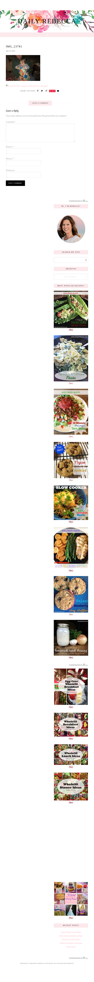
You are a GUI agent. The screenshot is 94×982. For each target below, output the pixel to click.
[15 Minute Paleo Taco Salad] (71, 433)
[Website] (39, 170)
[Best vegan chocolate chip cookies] (71, 477)
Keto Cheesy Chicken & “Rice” (71, 935)
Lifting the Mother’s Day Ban (71, 943)
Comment (11, 122)
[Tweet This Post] (42, 90)
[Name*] (39, 146)
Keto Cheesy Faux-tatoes (71, 932)
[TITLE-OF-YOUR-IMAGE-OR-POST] (71, 704)
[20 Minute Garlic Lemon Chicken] (71, 567)
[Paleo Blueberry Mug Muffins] (71, 611)
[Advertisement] (71, 842)
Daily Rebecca (47, 21)
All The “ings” (71, 946)
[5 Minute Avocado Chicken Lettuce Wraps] (71, 327)
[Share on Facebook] (38, 90)
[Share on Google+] (46, 90)
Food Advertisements (75, 201)
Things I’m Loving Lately (71, 939)
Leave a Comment (40, 103)
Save (53, 91)
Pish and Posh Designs (65, 963)
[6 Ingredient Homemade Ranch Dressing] (71, 654)
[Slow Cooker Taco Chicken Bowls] (71, 519)
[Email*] (39, 158)
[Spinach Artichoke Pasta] (71, 380)
